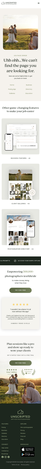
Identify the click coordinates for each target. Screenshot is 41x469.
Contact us (5, 451)
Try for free (20, 290)
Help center (5, 448)
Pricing (22, 430)
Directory (29, 89)
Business (29, 85)
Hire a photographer (26, 427)
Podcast (23, 436)
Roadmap (5, 454)
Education (28, 93)
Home (12, 85)
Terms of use (15, 465)
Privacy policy (25, 465)
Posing (4, 427)
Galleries (12, 93)
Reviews (22, 433)
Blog (21, 439)
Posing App (12, 89)
